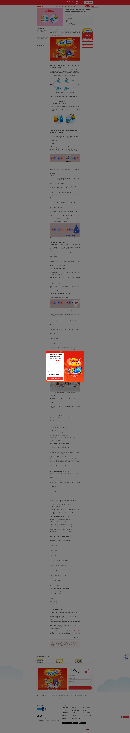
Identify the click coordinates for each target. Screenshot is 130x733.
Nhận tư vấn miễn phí (55, 378)
